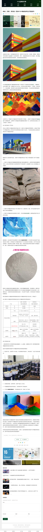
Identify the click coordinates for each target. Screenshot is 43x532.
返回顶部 (37, 531)
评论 (4, 502)
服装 (25, 5)
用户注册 (21, 531)
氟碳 (22, 445)
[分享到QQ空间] (39, 14)
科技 (31, 4)
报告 (12, 4)
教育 (12, 5)
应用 (10, 55)
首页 (5, 4)
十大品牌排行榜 (21, 1)
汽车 (18, 4)
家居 (25, 4)
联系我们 (5, 531)
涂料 (8, 84)
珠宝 (31, 5)
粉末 (27, 445)
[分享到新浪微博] (34, 14)
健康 (5, 5)
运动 (38, 4)
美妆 (18, 5)
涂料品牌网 (27, 213)
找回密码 (13, 531)
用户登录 (29, 531)
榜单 (38, 5)
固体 (38, 119)
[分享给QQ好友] (37, 14)
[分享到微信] (35, 14)
